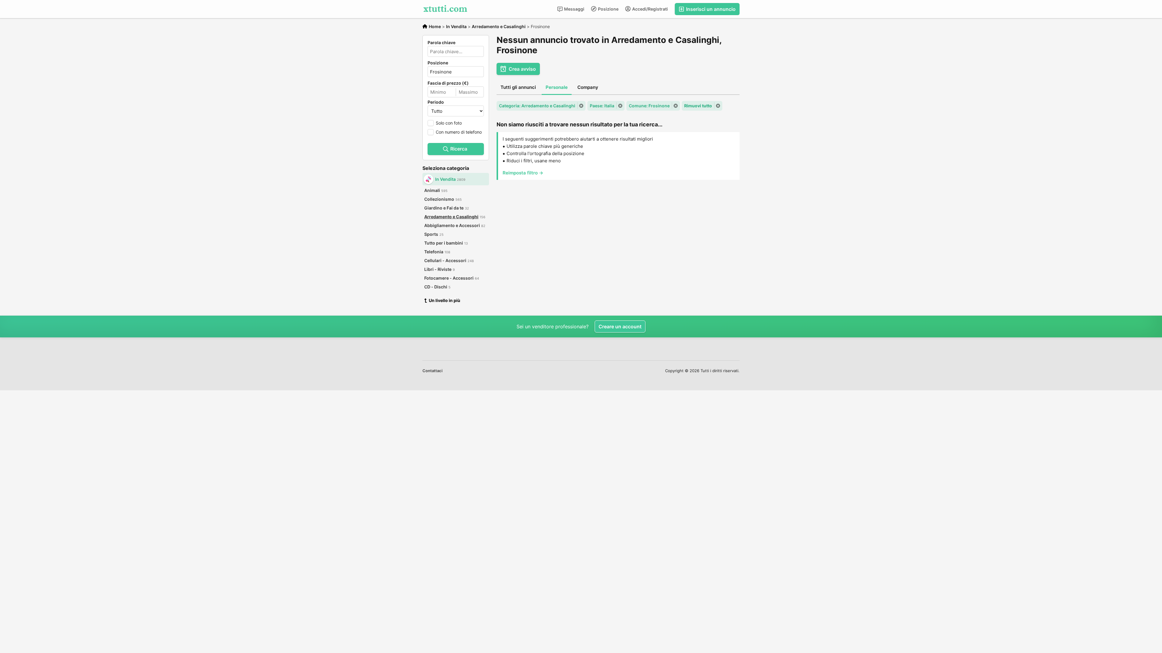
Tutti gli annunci (518, 87)
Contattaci (432, 370)
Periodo (436, 102)
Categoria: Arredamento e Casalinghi (537, 105)
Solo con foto (449, 122)
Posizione (608, 8)
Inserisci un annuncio (710, 9)
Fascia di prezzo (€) (448, 83)
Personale (557, 87)
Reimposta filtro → (523, 173)
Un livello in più (444, 300)
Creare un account (620, 326)
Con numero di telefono (459, 132)
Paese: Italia (602, 105)
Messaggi (573, 8)
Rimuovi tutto (698, 105)
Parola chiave (441, 42)
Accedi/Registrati (649, 8)
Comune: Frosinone (649, 105)
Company (587, 87)
